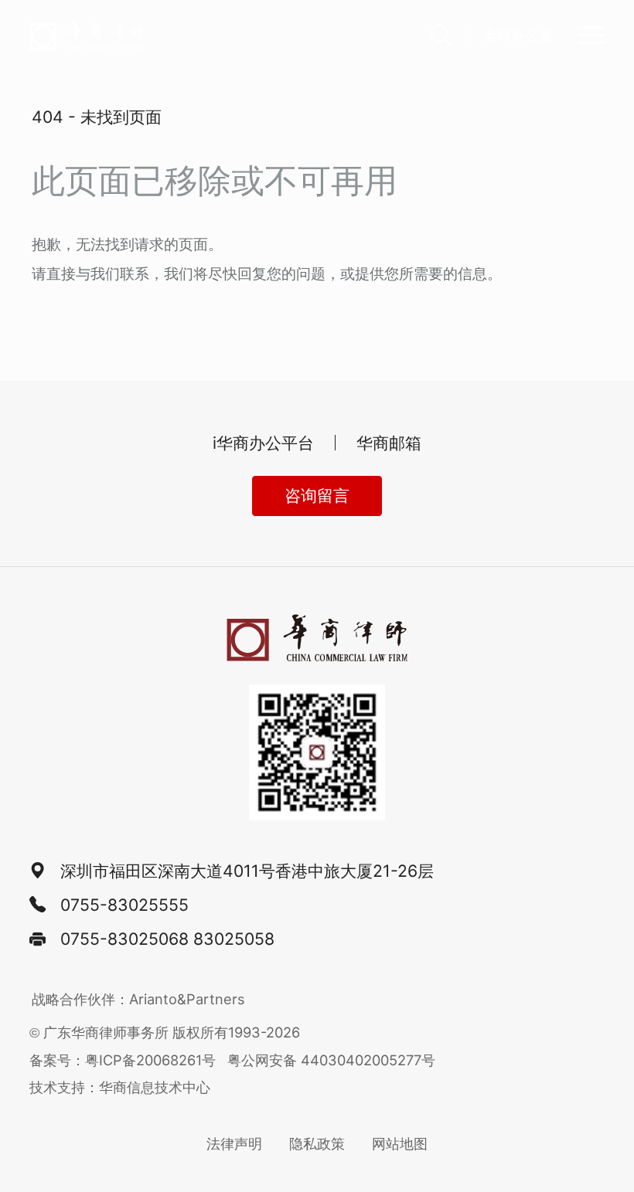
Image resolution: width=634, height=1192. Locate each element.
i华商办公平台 (263, 443)
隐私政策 (317, 1143)
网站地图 (400, 1143)
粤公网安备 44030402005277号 (331, 1059)
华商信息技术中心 (154, 1086)
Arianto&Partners (187, 998)
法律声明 (234, 1143)
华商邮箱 (388, 443)
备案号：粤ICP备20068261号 (122, 1059)
